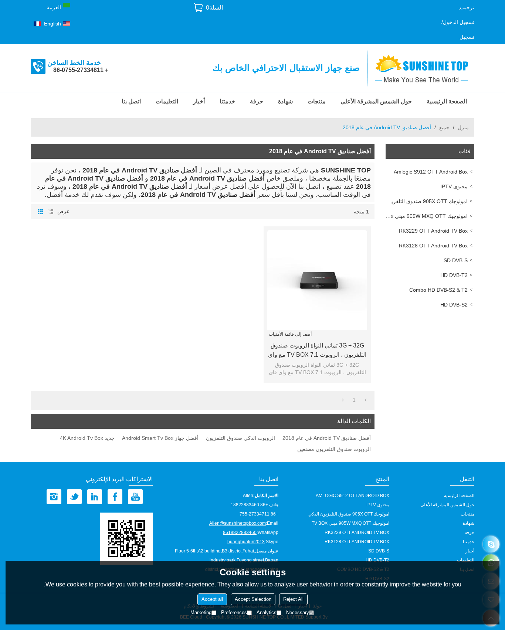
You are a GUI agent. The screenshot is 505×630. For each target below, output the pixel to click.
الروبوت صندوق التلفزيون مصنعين (334, 449)
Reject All (293, 599)
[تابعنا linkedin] (94, 496)
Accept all (212, 599)
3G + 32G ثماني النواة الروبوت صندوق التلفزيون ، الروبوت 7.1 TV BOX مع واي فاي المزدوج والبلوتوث (317, 350)
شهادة (285, 101)
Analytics (267, 612)
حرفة (256, 101)
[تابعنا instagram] (54, 496)
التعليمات (167, 101)
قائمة (50, 211)
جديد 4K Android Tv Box (87, 438)
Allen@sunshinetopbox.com (237, 523)
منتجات (317, 101)
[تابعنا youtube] (135, 496)
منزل (463, 127)
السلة (214, 7)
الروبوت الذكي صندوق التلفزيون (240, 438)
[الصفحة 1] (365, 399)
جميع (444, 127)
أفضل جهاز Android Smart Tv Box (160, 438)
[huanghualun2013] (491, 544)
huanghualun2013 (246, 541)
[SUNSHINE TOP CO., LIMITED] (424, 68)
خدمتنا (227, 101)
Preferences (234, 612)
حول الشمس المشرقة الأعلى (376, 101)
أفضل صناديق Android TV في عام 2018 (326, 438)
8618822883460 (240, 532)
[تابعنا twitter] (74, 496)
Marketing (200, 612)
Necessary (297, 612)
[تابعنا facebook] (115, 496)
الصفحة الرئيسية (447, 101)
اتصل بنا (131, 101)
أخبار (199, 101)
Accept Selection (253, 599)
